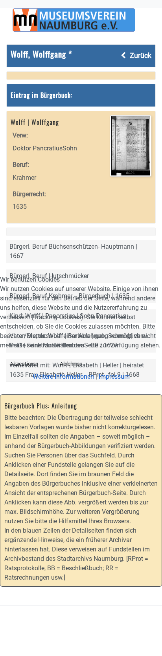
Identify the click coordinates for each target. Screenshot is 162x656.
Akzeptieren (24, 364)
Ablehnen (71, 364)
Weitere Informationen (63, 376)
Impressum (114, 376)
